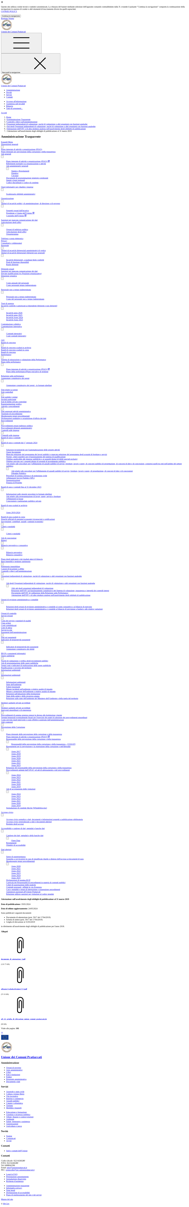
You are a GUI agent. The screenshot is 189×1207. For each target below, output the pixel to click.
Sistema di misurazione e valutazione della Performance (23, 360)
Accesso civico (7, 812)
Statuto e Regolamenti (20, 171)
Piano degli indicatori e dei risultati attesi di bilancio (22, 559)
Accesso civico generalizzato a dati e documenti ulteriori (29, 822)
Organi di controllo (8, 613)
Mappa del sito (7, 1199)
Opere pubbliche (8, 656)
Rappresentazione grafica (11, 404)
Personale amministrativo (16, 1079)
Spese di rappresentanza (16, 857)
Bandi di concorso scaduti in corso (15, 350)
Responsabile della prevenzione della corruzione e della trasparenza (33, 739)
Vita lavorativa (12, 1096)
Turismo (9, 1105)
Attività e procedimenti (10, 406)
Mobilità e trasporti (13, 1108)
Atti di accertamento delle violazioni (20, 789)
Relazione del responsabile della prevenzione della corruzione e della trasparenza (38, 768)
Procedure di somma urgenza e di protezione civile (26, 476)
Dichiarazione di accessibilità (18, 1193)
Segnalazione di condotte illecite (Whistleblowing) (26, 808)
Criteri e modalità (8, 526)
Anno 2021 (16, 761)
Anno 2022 (16, 763)
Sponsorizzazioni (13, 480)
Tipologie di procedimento (11, 414)
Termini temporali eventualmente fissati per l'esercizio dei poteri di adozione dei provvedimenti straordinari (44, 717)
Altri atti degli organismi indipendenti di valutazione (32, 588)
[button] (13, 90)
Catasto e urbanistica (14, 1103)
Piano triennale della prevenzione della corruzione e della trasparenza (34, 734)
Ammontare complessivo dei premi (15, 378)
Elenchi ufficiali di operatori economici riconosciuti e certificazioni (28, 519)
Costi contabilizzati (8, 625)
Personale (5, 245)
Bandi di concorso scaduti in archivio (16, 348)
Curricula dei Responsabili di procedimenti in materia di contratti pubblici (35, 882)
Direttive (14, 173)
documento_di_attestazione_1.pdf (13, 959)
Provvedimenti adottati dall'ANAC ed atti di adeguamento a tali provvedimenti (38, 770)
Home (8, 117)
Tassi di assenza (7, 303)
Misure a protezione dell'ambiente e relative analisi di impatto (31, 691)
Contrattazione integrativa (11, 326)
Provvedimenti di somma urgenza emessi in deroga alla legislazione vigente (31, 715)
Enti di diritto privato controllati (13, 402)
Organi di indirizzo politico (17, 229)
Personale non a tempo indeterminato (16, 290)
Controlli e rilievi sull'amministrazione (22, 122)
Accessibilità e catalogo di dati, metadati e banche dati (23, 828)
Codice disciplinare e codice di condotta (22, 183)
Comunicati (11, 1138)
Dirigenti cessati (7, 269)
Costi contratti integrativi (16, 336)
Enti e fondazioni (13, 1075)
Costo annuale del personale (17, 283)
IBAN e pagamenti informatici (13, 653)
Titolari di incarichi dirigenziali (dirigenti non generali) (23, 253)
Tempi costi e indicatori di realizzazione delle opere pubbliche (26, 665)
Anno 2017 (16, 751)
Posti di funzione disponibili (17, 262)
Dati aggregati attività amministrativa (16, 411)
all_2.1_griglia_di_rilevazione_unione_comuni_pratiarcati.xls (24, 1019)
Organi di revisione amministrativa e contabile (19, 600)
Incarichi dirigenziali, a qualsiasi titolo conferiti (25, 260)
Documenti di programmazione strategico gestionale (27, 178)
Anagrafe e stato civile (15, 1092)
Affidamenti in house (14, 499)
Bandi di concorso (8, 343)
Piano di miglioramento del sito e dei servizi (24, 1195)
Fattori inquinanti (13, 687)
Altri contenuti (7, 722)
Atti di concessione (8, 538)
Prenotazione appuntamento (17, 1177)
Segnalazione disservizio (16, 1179)
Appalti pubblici (12, 1101)
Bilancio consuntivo (14, 555)
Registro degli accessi (15, 824)
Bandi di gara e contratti (10, 438)
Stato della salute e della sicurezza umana (22, 696)
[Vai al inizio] (2, 1033)
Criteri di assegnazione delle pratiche (21, 885)
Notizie (9, 1136)
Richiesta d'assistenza (15, 1181)
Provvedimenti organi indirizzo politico (17, 426)
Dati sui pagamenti (8, 637)
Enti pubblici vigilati (9, 397)
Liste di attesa (6, 628)
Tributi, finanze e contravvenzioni (19, 1117)
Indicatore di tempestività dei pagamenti (22, 647)
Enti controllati (7, 392)
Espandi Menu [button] (7, 142)
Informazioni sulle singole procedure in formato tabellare (29, 494)
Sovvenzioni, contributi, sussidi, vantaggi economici (22, 521)
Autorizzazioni (12, 1124)
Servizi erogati (7, 616)
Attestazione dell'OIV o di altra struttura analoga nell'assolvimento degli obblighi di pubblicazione (46, 129)
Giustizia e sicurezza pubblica (18, 1114)
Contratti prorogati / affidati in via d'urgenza (24, 887)
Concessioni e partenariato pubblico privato (23, 501)
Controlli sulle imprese (10, 430)
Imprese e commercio (15, 1098)
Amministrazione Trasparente (18, 119)
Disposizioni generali (9, 144)
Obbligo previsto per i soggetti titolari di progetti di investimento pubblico (36, 461)
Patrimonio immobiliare (10, 566)
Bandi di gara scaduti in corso (13, 517)
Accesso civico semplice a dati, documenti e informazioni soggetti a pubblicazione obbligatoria (44, 819)
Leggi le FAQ (11, 1174)
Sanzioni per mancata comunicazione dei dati (19, 220)
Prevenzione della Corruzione (13, 727)
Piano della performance (11, 362)
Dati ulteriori (6, 849)
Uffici (8, 1072)
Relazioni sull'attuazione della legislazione (23, 694)
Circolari (14, 176)
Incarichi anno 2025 (14, 315)
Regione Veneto (7, 18)
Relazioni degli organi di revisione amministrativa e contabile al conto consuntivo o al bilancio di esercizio (49, 607)
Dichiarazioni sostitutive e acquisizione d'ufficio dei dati (23, 418)
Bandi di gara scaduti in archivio (14, 505)
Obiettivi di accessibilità (15, 845)
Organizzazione (7, 198)
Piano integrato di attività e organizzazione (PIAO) (21, 149)
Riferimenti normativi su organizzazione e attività (26, 164)
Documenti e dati (13, 1081)
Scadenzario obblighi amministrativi (20, 194)
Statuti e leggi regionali (15, 180)
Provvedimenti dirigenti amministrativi (16, 428)
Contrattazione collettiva (11, 324)
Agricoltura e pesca (14, 1126)
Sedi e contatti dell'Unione (17, 1151)
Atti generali (6, 154)
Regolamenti (11, 843)
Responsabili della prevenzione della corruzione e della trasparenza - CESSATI (43, 744)
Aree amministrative (14, 1070)
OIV (3, 340)
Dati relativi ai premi (9, 390)
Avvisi (8, 1141)
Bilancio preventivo (14, 552)
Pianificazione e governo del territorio (16, 668)
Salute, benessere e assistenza (18, 1121)
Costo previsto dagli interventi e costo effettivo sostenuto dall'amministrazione (32, 720)
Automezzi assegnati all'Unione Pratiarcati (23, 892)
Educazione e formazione (16, 1112)
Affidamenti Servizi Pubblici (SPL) (20, 478)
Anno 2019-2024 (13, 512)
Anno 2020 (16, 758)
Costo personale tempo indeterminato (21, 285)
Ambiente (10, 1119)
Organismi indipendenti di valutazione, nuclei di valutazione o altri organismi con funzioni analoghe (47, 124)
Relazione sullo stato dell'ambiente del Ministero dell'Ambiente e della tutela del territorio (42, 698)
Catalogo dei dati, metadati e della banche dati (24, 835)
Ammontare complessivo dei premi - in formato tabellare (29, 385)
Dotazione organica (9, 276)
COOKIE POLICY (9, 11)
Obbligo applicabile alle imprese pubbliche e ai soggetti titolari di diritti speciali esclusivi (41, 459)
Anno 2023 (16, 765)
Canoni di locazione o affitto (12, 569)
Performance (6, 355)
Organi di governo (13, 1068)
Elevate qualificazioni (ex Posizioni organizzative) (21, 273)
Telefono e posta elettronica (12, 238)
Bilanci (4, 540)
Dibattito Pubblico (18, 473)
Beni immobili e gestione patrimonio (15, 561)
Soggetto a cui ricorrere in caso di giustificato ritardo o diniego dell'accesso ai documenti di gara (45, 859)
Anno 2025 (16, 878)
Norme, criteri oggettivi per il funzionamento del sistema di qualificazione (36, 457)
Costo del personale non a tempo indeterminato (25, 299)
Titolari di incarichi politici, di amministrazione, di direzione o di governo (30, 203)
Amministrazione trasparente (17, 1186)
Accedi (4, 113)
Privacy (4, 241)
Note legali (10, 1190)
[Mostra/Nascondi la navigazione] (21, 43)
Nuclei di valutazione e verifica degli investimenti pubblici (24, 661)
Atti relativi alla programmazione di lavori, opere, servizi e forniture (33, 496)
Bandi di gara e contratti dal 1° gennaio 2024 (19, 443)
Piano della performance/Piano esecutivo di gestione (27, 372)
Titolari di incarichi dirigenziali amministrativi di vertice (23, 250)
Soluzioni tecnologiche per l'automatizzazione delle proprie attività (33, 450)
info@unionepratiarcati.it (17, 1168)
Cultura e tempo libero (15, 1094)
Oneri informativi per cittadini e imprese (17, 187)
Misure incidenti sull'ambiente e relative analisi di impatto (29, 689)
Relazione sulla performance (12, 376)
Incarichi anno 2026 (14, 313)
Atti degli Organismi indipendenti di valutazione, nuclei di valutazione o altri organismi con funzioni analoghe (51, 126)
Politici (9, 1077)
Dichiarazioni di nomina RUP (18, 880)
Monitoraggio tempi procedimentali (15, 416)
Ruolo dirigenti (12, 264)
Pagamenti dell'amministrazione (14, 632)
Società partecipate (8, 399)
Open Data (15, 840)
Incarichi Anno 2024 (14, 317)
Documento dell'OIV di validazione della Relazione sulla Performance (39, 593)
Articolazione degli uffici (11, 222)
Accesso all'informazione (16, 101)
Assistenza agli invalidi (15, 104)
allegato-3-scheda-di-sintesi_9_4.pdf (14, 989)
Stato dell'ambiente (13, 684)
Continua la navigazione (11, 16)
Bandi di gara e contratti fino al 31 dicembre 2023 (21, 487)
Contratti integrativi (14, 334)
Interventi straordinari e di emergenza (16, 710)
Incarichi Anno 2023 (14, 320)
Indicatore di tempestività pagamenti (15, 640)
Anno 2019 (16, 756)
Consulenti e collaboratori (11, 243)
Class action (6, 623)
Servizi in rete (6, 630)
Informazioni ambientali (10, 670)
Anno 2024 (16, 775)
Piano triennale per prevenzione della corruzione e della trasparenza (28, 152)
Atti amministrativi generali (17, 166)
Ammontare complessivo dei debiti (20, 649)
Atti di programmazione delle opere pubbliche (19, 663)
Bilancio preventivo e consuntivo (14, 545)
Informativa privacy (14, 1188)
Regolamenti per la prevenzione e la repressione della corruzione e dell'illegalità (38, 746)
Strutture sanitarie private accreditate (15, 703)
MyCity (6, 1204)
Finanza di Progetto (14, 483)
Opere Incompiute (13, 452)
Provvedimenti (7, 421)
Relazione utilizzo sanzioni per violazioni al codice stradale (30, 894)
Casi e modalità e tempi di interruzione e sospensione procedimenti (33, 889)
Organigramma (12, 234)
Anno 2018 (16, 754)
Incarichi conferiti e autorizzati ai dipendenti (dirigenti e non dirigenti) (29, 306)
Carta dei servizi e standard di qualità (16, 621)
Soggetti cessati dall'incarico (17, 210)
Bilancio (9, 106)
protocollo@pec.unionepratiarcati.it (20, 1170)
